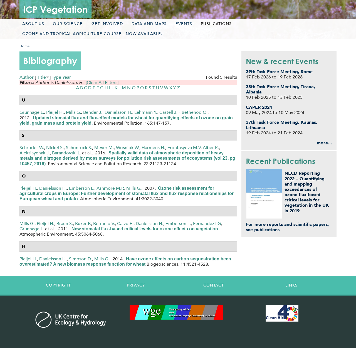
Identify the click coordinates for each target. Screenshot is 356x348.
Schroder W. (31, 147)
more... (324, 142)
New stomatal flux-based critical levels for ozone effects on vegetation (144, 228)
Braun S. (64, 223)
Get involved (107, 23)
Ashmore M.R (110, 188)
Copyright (58, 285)
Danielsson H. (118, 112)
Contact (213, 285)
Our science (68, 23)
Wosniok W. (127, 147)
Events (183, 23)
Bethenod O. (194, 112)
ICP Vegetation (55, 9)
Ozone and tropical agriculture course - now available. (92, 33)
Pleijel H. (55, 112)
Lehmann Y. (145, 112)
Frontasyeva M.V (184, 147)
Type (56, 77)
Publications (216, 23)
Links (291, 285)
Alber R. (211, 147)
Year (66, 77)
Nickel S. (55, 147)
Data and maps (149, 23)
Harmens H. (153, 147)
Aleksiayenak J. (34, 153)
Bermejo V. (104, 223)
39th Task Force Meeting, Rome (279, 71)
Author (26, 77)
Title (41, 77)
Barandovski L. (66, 153)
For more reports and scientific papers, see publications (287, 227)
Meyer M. (104, 147)
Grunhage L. (31, 112)
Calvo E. (125, 223)
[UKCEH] (70, 319)
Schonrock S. (79, 147)
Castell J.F (169, 112)
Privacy (136, 285)
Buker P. (83, 223)
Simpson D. (80, 259)
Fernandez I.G (207, 223)
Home (24, 46)
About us (33, 23)
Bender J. (92, 112)
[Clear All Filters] (102, 82)
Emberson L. (81, 188)
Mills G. (73, 112)
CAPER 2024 (259, 107)
